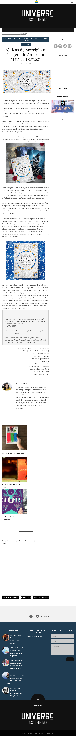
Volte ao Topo (38, 705)
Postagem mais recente (10, 597)
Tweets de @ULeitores (34, 637)
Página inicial (26, 597)
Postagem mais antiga (41, 597)
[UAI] (36, 1)
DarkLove (26, 45)
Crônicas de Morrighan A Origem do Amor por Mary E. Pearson (25, 40)
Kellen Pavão (22, 384)
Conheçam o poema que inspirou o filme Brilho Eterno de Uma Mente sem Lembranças (13, 678)
